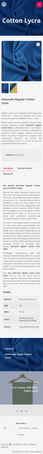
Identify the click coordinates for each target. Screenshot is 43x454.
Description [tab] (8, 168)
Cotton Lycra (19, 155)
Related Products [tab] (25, 168)
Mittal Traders (22, 444)
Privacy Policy (17, 451)
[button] (38, 44)
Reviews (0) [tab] (8, 174)
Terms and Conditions (33, 451)
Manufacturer (25, 428)
